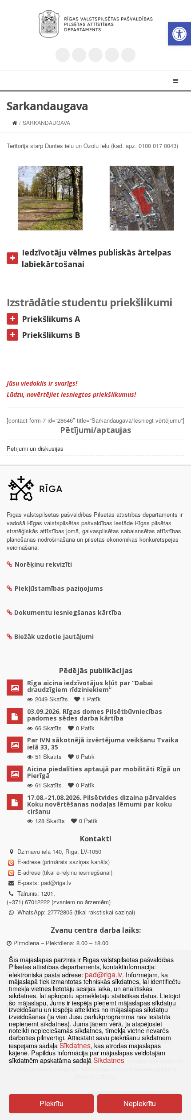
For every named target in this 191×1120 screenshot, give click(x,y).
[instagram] (112, 55)
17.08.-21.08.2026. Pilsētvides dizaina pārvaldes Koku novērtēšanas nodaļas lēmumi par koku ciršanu (101, 804)
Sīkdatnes (75, 1045)
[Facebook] (79, 55)
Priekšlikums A (51, 318)
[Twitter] (63, 55)
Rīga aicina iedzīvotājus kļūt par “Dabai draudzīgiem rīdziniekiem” (90, 686)
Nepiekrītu (139, 1103)
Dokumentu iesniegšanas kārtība (67, 612)
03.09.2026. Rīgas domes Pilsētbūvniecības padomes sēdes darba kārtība (94, 714)
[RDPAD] (95, 24)
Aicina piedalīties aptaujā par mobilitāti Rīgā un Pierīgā (103, 772)
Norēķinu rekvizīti (43, 564)
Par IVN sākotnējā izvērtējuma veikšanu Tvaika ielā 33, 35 (103, 743)
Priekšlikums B (51, 334)
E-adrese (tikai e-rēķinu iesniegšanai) (64, 872)
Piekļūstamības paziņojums (59, 588)
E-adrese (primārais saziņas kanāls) (63, 861)
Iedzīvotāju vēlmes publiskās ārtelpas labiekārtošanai (96, 258)
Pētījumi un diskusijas (35, 448)
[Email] (128, 55)
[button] (179, 33)
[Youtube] (95, 55)
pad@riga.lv (56, 882)
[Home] (14, 122)
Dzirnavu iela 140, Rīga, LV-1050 (59, 851)
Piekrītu (52, 1103)
